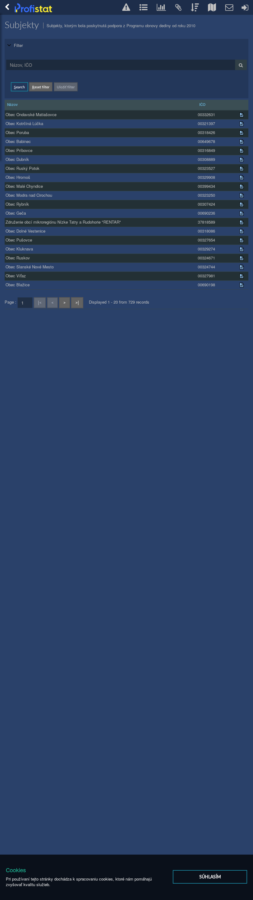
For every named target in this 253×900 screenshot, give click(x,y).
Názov (12, 104)
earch (19, 86)
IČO (202, 104)
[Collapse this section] (9, 45)
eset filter (40, 86)
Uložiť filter (66, 86)
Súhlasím (210, 877)
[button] (126, 7)
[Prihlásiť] (245, 7)
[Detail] (242, 115)
